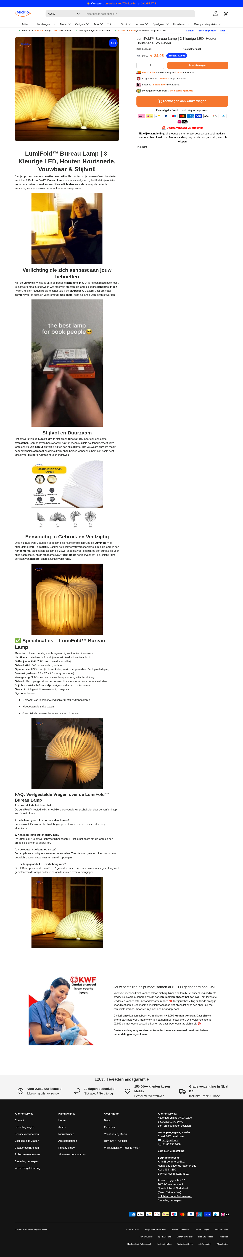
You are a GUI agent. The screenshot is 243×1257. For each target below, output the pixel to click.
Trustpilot (141, 146)
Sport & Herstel (164, 1237)
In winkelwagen (197, 65)
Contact (190, 31)
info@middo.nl (170, 1140)
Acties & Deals (132, 1229)
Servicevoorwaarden (27, 1134)
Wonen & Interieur (184, 1237)
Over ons (109, 1127)
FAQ (222, 31)
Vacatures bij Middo (115, 1134)
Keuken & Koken (164, 1244)
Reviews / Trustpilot (115, 1140)
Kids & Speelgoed (205, 1237)
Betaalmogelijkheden (27, 1147)
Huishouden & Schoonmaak (139, 1244)
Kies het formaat (192, 49)
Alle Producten (205, 1244)
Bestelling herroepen (26, 1161)
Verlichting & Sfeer (185, 1244)
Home (61, 1120)
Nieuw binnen (66, 1134)
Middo (30, 1229)
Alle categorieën (67, 1140)
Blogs (107, 1120)
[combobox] (120, 13)
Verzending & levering (27, 1168)
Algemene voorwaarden (72, 1154)
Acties (62, 1127)
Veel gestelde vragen (27, 1140)
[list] (67, 89)
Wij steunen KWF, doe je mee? (121, 1147)
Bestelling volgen (207, 31)
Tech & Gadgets (202, 1229)
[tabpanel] (67, 549)
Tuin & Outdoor (145, 1237)
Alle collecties (222, 1244)
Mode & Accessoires (181, 1229)
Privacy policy (66, 1147)
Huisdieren (223, 1237)
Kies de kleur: (144, 49)
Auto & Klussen (221, 1229)
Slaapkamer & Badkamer (155, 1229)
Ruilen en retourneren (27, 1154)
